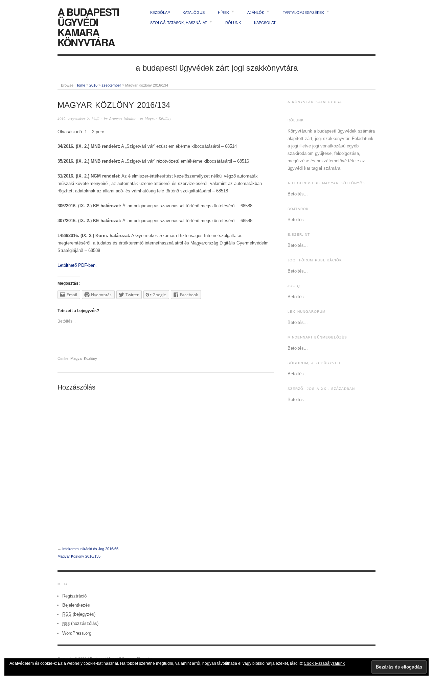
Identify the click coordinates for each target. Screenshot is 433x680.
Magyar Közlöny (158, 118)
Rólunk (233, 23)
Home (80, 85)
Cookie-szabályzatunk (324, 663)
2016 (93, 85)
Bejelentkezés (76, 605)
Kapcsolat (265, 23)
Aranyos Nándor (122, 118)
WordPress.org (76, 633)
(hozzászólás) (80, 623)
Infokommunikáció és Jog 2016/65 (90, 549)
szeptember (111, 85)
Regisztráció (74, 596)
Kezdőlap (160, 12)
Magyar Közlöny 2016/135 (79, 556)
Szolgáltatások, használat (178, 23)
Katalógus (194, 12)
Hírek (223, 12)
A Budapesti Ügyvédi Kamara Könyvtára (88, 26)
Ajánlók (255, 12)
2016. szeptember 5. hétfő (78, 118)
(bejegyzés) (78, 614)
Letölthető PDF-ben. (77, 265)
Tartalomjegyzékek (303, 12)
